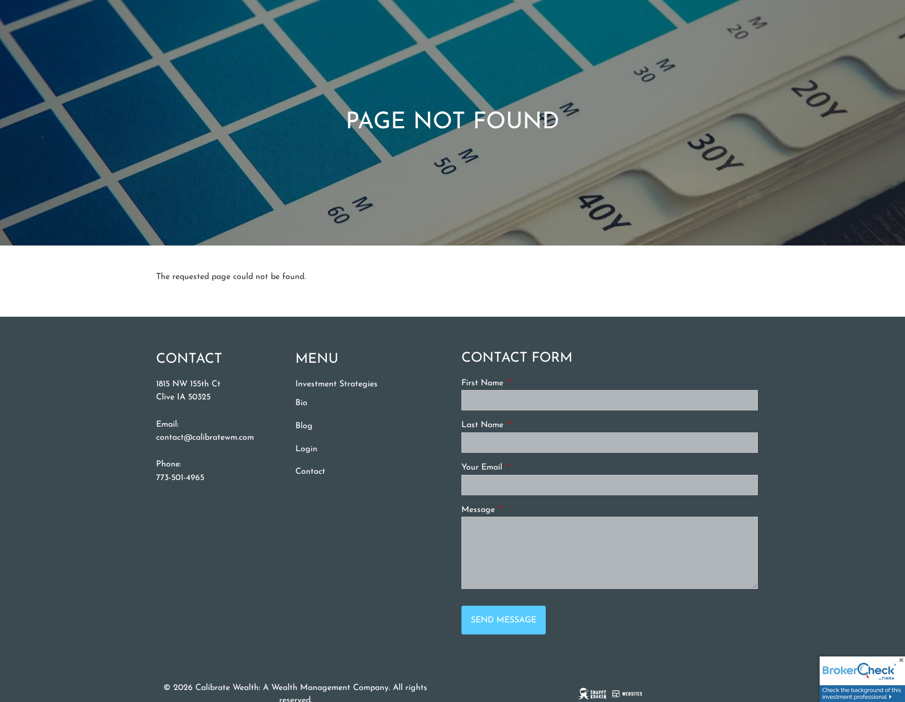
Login (306, 449)
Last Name (522, 425)
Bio (301, 403)
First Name (522, 383)
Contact (310, 471)
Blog (304, 426)
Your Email (521, 467)
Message (518, 510)
